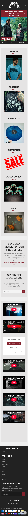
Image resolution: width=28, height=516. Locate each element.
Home (3, 459)
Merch (3, 466)
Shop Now (22, 42)
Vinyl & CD (4, 464)
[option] (14, 30)
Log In (3, 451)
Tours (3, 471)
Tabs (2, 477)
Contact (3, 479)
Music (3, 469)
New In (3, 461)
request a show (15, 343)
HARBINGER (9, 508)
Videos (3, 474)
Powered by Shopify (17, 508)
